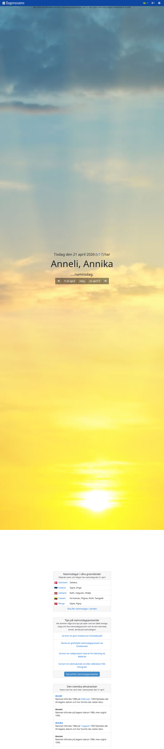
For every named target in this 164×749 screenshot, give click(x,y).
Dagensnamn (15, 3)
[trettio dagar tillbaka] (58, 281)
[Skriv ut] (159, 3)
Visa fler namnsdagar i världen (82, 608)
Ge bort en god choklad (82, 635)
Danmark (63, 582)
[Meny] (153, 3)
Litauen (62, 598)
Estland (62, 587)
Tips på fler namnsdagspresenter (82, 674)
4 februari (85, 699)
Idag (82, 281)
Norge (61, 603)
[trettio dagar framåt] (105, 281)
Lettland (62, 593)
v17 (99, 254)
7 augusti (84, 726)
